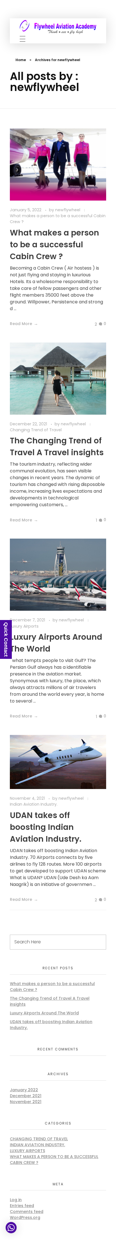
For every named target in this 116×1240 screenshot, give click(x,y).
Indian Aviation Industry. (33, 804)
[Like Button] (91, 324)
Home (20, 59)
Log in (16, 1200)
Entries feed (22, 1205)
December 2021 (25, 1096)
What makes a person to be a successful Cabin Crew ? (58, 219)
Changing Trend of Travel (36, 430)
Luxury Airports (27, 1151)
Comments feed (26, 1211)
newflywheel (68, 210)
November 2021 (25, 1102)
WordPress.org (25, 1217)
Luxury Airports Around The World (44, 1013)
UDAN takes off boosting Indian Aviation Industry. (45, 827)
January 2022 (24, 1090)
